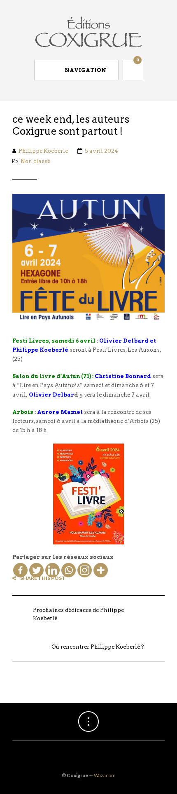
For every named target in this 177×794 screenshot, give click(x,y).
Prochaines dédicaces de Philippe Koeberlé (78, 614)
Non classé (35, 161)
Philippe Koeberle (43, 151)
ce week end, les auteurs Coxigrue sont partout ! (70, 125)
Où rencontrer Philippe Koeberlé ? (97, 647)
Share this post (42, 578)
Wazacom (105, 775)
